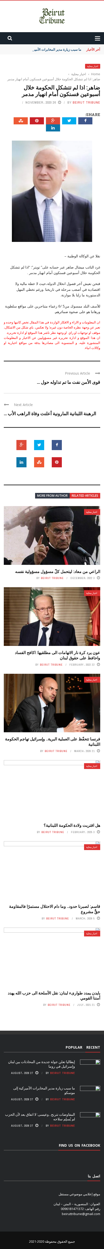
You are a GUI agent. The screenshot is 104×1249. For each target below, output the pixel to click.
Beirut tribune (86, 102)
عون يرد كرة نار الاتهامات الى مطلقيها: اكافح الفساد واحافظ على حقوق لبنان (57, 655)
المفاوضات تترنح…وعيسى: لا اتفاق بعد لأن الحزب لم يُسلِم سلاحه (40, 1116)
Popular (74, 1047)
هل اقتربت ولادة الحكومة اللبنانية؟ (72, 825)
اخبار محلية (92, 66)
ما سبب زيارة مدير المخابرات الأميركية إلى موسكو (47, 49)
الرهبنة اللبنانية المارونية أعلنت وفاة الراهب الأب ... (50, 413)
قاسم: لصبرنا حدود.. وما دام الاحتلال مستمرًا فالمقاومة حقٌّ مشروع (54, 909)
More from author (52, 495)
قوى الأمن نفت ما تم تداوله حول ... (68, 382)
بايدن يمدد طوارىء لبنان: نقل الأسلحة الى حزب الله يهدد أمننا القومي (54, 995)
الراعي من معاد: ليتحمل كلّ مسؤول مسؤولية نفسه (57, 571)
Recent (93, 1047)
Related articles (85, 495)
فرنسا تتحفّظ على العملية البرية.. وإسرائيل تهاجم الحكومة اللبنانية (52, 741)
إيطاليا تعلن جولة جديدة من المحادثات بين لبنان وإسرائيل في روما (41, 1064)
